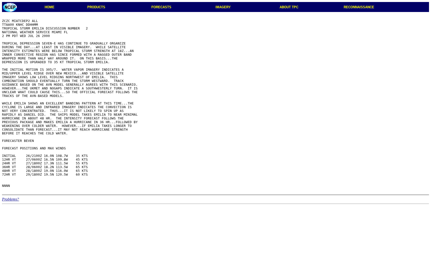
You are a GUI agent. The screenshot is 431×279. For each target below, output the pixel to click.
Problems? (10, 199)
